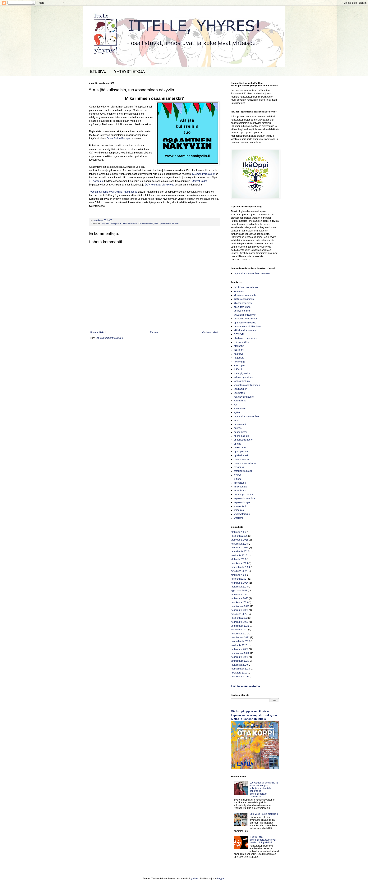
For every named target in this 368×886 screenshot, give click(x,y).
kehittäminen (240, 389)
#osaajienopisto (242, 310)
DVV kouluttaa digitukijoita (159, 184)
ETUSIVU (98, 71)
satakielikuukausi (243, 471)
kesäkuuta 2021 (239, 629)
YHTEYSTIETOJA (129, 71)
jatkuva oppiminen (243, 377)
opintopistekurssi (242, 451)
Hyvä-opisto (240, 365)
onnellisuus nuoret (243, 439)
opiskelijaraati (241, 455)
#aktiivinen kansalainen (246, 287)
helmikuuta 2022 (239, 622)
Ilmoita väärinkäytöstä (245, 685)
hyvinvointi (239, 361)
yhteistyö (238, 518)
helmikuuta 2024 (239, 583)
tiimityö (237, 478)
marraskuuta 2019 (240, 668)
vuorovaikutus (241, 506)
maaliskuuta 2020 (240, 653)
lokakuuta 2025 (239, 555)
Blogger (220, 878)
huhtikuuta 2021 (239, 633)
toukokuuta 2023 (239, 598)
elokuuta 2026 (238, 532)
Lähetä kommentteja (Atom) (109, 338)
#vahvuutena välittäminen (247, 326)
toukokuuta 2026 (239, 539)
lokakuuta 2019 (239, 672)
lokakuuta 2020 (239, 645)
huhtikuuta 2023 (239, 602)
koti (235, 404)
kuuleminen (240, 408)
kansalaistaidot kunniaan (247, 385)
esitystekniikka (241, 342)
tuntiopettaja (240, 486)
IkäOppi (238, 369)
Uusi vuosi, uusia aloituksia (264, 814)
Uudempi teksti (98, 332)
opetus (237, 443)
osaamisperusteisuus (245, 463)
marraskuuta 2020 (240, 641)
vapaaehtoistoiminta (244, 498)
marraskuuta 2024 (240, 567)
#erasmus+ (240, 291)
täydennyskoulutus (243, 494)
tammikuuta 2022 (240, 625)
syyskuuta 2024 (239, 571)
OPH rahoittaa (241, 447)
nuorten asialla (241, 436)
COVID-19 (239, 334)
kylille (237, 412)
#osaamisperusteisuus (245, 318)
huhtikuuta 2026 (239, 543)
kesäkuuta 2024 (239, 579)
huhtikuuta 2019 (239, 676)
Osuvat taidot (199, 181)
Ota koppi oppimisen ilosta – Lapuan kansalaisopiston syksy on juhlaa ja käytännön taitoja (254, 715)
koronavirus (240, 400)
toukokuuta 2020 (239, 649)
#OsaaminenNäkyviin (148, 223)
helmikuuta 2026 (239, 547)
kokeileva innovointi (244, 396)
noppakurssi (240, 432)
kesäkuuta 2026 (239, 536)
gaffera (194, 878)
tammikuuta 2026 (240, 551)
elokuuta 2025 (238, 559)
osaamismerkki (242, 459)
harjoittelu (239, 357)
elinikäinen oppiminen (245, 338)
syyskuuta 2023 (239, 590)
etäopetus (239, 346)
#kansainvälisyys (243, 303)
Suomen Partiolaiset (203, 173)
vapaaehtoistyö (242, 502)
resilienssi (239, 467)
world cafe (239, 510)
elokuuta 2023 (238, 594)
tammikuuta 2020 (240, 661)
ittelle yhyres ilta (242, 373)
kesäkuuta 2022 (239, 618)
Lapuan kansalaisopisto (246, 416)
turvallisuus (240, 490)
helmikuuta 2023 (239, 610)
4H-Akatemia (96, 181)
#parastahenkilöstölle (168, 223)
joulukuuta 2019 (239, 665)
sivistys (237, 475)
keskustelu (239, 393)
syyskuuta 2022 (239, 614)
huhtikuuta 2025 (239, 563)
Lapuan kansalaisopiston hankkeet (252, 273)
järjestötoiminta (242, 381)
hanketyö (238, 354)
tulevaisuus (240, 483)
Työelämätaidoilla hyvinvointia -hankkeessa (113, 191)
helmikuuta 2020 (239, 657)
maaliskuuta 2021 (240, 637)
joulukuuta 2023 (239, 586)
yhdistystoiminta (242, 514)
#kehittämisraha (129, 223)
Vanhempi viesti (210, 332)
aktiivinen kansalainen (245, 330)
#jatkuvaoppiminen (244, 299)
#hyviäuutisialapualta (111, 223)
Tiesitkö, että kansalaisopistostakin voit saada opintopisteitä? (263, 840)
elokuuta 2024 (238, 575)
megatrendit (240, 424)
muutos (238, 428)
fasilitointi (239, 350)
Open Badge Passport (119, 138)
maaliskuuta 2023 (240, 606)
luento (237, 420)
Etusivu (154, 332)
